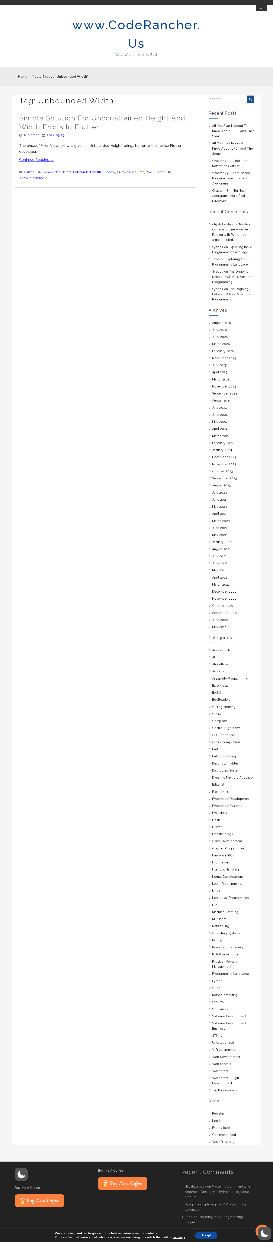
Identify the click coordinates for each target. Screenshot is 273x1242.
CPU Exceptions (224, 735)
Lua (215, 905)
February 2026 (223, 351)
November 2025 (224, 358)
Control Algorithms (226, 728)
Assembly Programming (230, 678)
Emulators (219, 813)
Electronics (220, 791)
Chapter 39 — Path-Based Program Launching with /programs (231, 178)
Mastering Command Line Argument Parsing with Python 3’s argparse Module (217, 1192)
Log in (217, 1120)
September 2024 (224, 393)
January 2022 (222, 542)
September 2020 (224, 613)
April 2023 (220, 513)
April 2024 (220, 428)
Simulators (220, 1009)
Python (217, 981)
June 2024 (220, 414)
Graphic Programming (228, 848)
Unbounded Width (87, 172)
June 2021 (219, 563)
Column (138, 172)
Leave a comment (33, 178)
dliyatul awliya (222, 224)
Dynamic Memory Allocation (233, 777)
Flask (216, 820)
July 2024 (219, 407)
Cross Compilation (226, 742)
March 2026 (221, 344)
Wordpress (220, 1071)
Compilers (220, 721)
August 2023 (221, 485)
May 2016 (219, 627)
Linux (216, 890)
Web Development (226, 1057)
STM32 (217, 1035)
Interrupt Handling (225, 869)
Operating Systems (226, 933)
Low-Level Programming (230, 897)
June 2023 (220, 499)
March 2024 (221, 436)
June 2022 (220, 528)
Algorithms (220, 664)
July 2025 (219, 365)
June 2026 (220, 337)
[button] (21, 1174)
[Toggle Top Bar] (261, 8)
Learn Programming (227, 883)
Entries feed (221, 1127)
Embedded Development (231, 798)
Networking (220, 926)
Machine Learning (225, 912)
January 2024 (222, 450)
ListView (109, 172)
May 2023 (219, 506)
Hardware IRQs (223, 855)
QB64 (216, 988)
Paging (217, 940)
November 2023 (224, 464)
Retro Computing (225, 995)
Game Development (227, 841)
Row (149, 172)
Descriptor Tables (225, 763)
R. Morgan (31, 135)
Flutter (29, 172)
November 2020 (224, 598)
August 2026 (221, 322)
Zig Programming (225, 1090)
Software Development (229, 1016)
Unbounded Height (57, 172)
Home (23, 76)
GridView (124, 172)
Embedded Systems (227, 806)
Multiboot (219, 919)
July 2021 (219, 556)
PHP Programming (225, 954)
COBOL (217, 714)
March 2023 (221, 521)
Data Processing (224, 756)
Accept (206, 1235)
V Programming (224, 1049)
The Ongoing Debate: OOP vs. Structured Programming (232, 277)
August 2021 (221, 549)
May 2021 (219, 570)
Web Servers (221, 1064)
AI (213, 657)
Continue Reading (36, 160)
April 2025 (220, 372)
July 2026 (219, 330)
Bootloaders (221, 699)
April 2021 (219, 577)
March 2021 (220, 584)
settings (179, 1237)
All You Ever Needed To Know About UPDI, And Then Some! (233, 131)
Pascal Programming (227, 947)
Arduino (218, 671)
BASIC (216, 692)
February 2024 (223, 443)
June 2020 (220, 620)
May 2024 (219, 421)
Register (218, 1113)
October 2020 (222, 605)
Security (218, 1002)
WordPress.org (223, 1141)
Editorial (218, 784)
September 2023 (224, 478)
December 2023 (224, 457)
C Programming (224, 707)
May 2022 (219, 535)
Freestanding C (223, 834)
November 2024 (224, 386)
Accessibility (221, 650)
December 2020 (224, 591)
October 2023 (222, 471)
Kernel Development (227, 876)
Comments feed (224, 1134)
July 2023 (219, 492)
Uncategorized (223, 1042)
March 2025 (221, 379)
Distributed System (226, 770)
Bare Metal (220, 685)
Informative (220, 862)
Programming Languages (231, 973)
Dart (215, 749)
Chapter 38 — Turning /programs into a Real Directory (228, 196)
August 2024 (221, 400)
